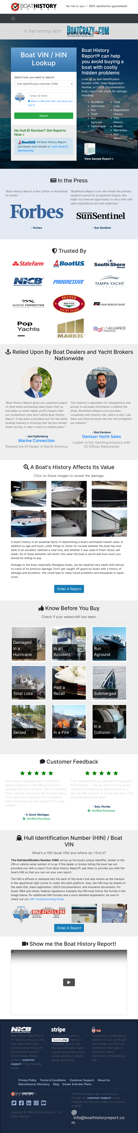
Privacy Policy (27, 1080)
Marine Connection (36, 440)
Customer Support (82, 1080)
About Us (104, 1080)
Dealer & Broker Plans (77, 1084)
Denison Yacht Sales (101, 436)
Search (43, 115)
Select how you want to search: (34, 77)
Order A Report (69, 589)
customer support (99, 1097)
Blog (56, 1084)
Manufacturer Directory (34, 1084)
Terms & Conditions (53, 1080)
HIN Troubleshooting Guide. (47, 899)
